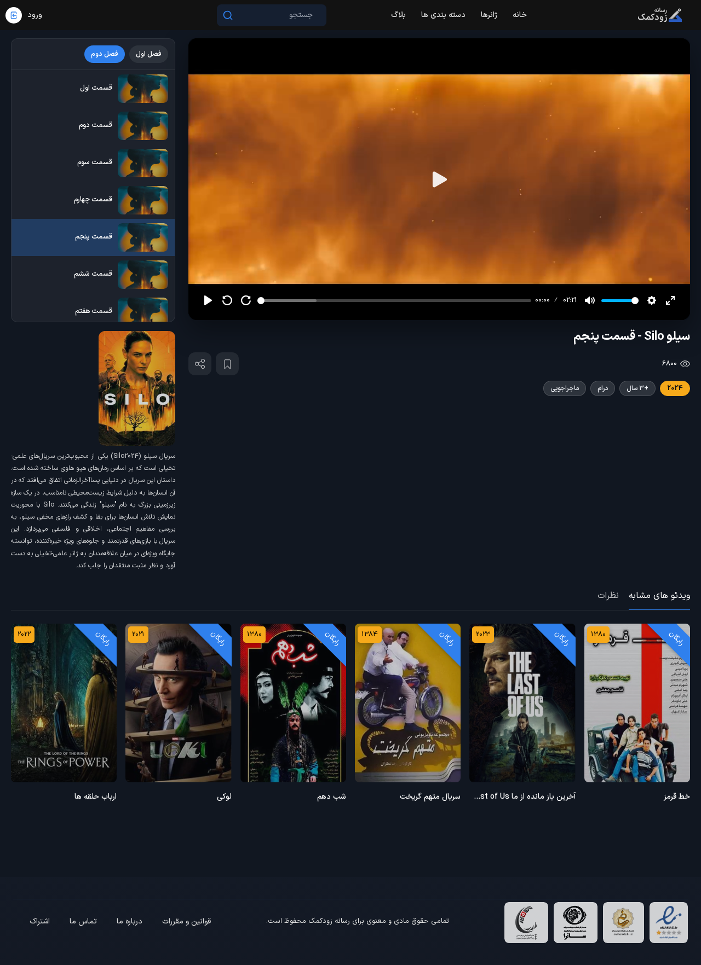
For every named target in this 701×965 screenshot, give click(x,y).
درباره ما (129, 921)
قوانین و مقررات (186, 921)
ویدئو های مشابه (659, 595)
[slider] (394, 300)
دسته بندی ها (443, 15)
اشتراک (40, 921)
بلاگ (398, 15)
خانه (520, 15)
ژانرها (489, 15)
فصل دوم (104, 54)
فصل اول (149, 54)
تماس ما (83, 921)
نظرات (608, 595)
